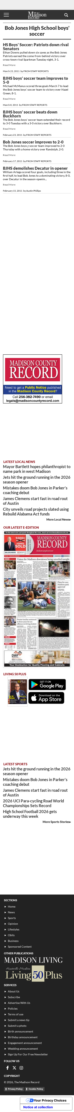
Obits (11, 935)
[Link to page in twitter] (14, 1068)
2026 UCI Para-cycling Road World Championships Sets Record (33, 803)
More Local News (57, 519)
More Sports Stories (56, 821)
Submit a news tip (18, 1020)
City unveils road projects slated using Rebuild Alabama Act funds (36, 511)
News (11, 912)
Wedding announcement (23, 1048)
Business (13, 940)
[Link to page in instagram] (21, 1068)
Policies (13, 1008)
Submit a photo (17, 1025)
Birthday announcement (22, 1037)
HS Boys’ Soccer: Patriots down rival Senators (36, 46)
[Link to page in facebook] (7, 1068)
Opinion (13, 923)
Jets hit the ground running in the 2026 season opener (36, 479)
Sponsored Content (20, 946)
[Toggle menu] (6, 15)
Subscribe (14, 997)
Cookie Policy (36, 1089)
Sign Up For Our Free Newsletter (28, 1054)
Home (11, 906)
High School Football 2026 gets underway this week (30, 814)
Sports (12, 918)
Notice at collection (38, 1107)
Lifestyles (13, 929)
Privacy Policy (15, 1089)
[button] (66, 14)
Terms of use (15, 1014)
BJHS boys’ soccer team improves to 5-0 (35, 80)
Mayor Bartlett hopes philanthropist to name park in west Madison (36, 469)
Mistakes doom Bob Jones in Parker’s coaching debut (35, 490)
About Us (13, 991)
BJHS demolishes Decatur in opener (35, 168)
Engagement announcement (25, 1043)
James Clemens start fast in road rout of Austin (35, 501)
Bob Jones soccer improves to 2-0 (33, 142)
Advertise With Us (19, 1002)
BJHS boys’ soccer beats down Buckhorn (30, 114)
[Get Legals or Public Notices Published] (32, 402)
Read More (9, 65)
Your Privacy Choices (50, 1100)
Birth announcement (20, 1031)
